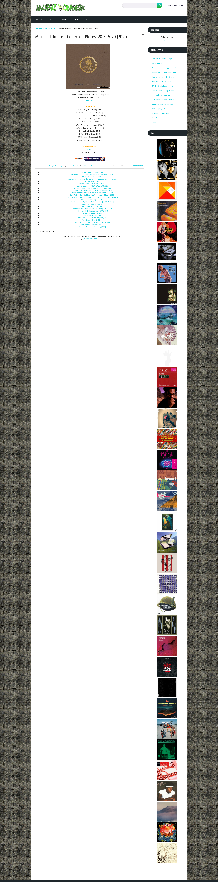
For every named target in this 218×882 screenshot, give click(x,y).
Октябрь (51, 28)
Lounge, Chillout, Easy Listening (163, 90)
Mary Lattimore (105, 166)
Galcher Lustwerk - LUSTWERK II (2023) (92, 183)
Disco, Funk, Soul (158, 63)
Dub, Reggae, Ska (158, 109)
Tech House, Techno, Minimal (163, 99)
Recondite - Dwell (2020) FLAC (92, 206)
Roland (75, 166)
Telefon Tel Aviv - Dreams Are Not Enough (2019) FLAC (92, 208)
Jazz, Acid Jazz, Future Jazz (161, 95)
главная (38, 28)
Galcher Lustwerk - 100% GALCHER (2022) (92, 186)
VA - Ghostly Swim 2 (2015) (92, 220)
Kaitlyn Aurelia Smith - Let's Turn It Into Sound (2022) (92, 190)
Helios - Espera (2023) (92, 181)
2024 (45, 28)
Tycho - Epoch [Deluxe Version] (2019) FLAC (92, 211)
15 (57, 28)
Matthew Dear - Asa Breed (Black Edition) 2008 (92, 222)
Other (154, 122)
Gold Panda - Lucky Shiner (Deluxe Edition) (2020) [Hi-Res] (92, 202)
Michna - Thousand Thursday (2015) (92, 227)
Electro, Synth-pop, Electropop (163, 77)
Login (181, 5)
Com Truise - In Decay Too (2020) (92, 199)
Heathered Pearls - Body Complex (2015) (92, 218)
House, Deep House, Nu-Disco (163, 81)
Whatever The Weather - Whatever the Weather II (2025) (92, 174)
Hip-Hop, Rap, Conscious (161, 113)
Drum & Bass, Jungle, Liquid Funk (164, 72)
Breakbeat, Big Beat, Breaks (162, 104)
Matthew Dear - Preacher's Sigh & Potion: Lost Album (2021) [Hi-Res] (92, 197)
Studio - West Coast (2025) (92, 177)
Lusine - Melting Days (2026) (92, 172)
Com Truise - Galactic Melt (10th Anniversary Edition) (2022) (92, 195)
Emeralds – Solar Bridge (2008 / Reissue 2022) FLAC (92, 188)
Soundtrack (156, 118)
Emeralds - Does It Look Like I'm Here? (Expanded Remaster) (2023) (92, 179)
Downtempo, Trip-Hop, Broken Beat (165, 68)
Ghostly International (91, 166)
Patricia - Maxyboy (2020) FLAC (92, 204)
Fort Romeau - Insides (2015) (92, 224)
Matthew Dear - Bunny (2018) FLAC (92, 213)
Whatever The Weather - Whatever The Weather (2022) (92, 193)
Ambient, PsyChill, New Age (53, 166)
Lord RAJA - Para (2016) (92, 215)
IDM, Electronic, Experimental (162, 86)
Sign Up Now (172, 5)
